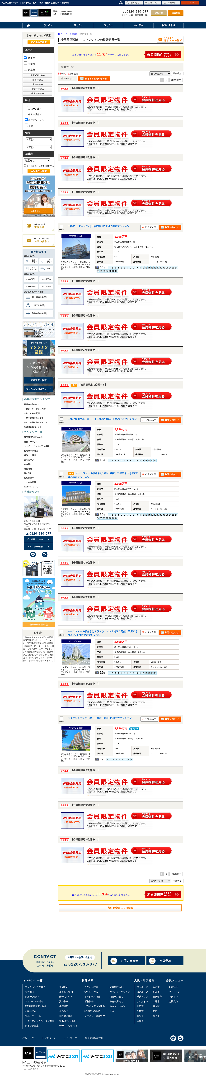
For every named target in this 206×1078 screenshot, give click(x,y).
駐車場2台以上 (117, 987)
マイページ (174, 991)
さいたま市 (142, 1001)
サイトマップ (70, 1038)
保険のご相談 (30, 455)
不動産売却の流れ (32, 404)
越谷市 (140, 1016)
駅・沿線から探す (40, 297)
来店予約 (159, 13)
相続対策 (28, 469)
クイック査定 (32, 1025)
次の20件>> (176, 80)
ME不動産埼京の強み (33, 437)
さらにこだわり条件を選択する (40, 166)
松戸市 (156, 1016)
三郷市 (140, 1020)
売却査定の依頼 (39, 380)
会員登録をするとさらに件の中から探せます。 (101, 54)
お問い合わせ (129, 960)
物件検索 (135, 3)
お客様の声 (29, 478)
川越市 (156, 991)
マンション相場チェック (38, 389)
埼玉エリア (142, 987)
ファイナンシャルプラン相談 (36, 446)
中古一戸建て (35, 114)
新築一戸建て (35, 108)
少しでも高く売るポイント (35, 422)
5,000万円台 (46, 286)
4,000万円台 (31, 286)
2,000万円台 (31, 279)
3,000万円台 (46, 279)
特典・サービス (31, 442)
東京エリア (142, 991)
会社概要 (29, 991)
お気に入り (153, 3)
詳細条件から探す (40, 313)
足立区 (156, 1006)
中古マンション (36, 120)
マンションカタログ (35, 987)
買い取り (28, 473)
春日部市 (157, 996)
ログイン (173, 996)
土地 (30, 126)
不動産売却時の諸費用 (33, 418)
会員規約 (173, 1001)
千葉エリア (142, 996)
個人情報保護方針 (94, 1038)
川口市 (140, 1006)
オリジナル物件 (92, 996)
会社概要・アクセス (36, 539)
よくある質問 (30, 482)
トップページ (48, 1038)
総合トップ (28, 1038)
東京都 (31, 69)
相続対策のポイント (33, 427)
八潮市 (156, 987)
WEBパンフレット (32, 487)
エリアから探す (39, 305)
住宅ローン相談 (31, 451)
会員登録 (176, 13)
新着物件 (89, 1001)
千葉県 (31, 64)
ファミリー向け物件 (94, 1016)
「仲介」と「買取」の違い (35, 409)
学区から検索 (91, 991)
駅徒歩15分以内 (92, 1011)
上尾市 (156, 1001)
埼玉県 (31, 58)
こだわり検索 (91, 987)
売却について (30, 460)
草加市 (140, 1011)
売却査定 (63, 987)
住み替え (28, 464)
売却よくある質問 (32, 413)
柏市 (155, 1011)
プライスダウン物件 (94, 1006)
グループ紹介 (32, 996)
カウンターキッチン (120, 991)
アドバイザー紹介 (35, 547)
